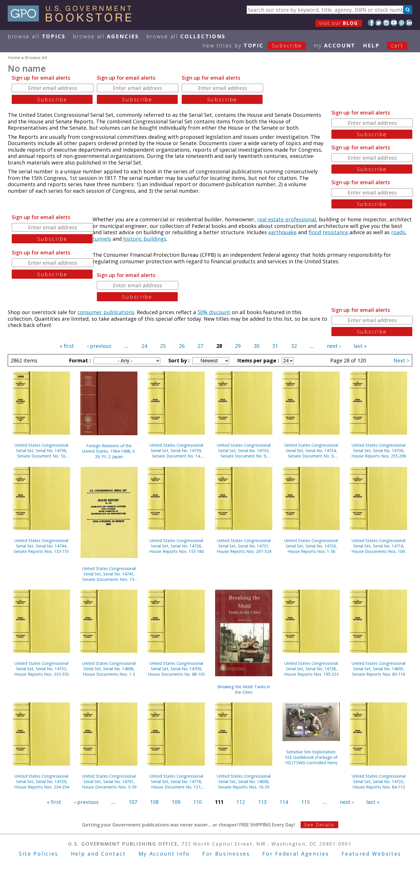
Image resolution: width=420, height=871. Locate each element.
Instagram (386, 22)
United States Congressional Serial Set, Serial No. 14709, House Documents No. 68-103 (176, 669)
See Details (319, 825)
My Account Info (164, 853)
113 (262, 801)
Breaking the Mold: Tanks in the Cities (243, 689)
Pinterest (401, 22)
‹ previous (99, 345)
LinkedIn (409, 22)
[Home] (72, 19)
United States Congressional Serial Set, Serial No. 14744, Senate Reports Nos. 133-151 (41, 546)
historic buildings (144, 238)
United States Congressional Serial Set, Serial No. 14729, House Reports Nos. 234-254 (41, 781)
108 (154, 801)
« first (67, 345)
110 (197, 801)
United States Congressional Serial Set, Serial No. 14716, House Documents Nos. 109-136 (378, 546)
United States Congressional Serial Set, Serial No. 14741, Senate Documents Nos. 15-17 (109, 574)
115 (305, 801)
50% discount (213, 312)
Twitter (378, 22)
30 (256, 345)
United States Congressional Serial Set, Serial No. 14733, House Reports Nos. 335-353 (41, 669)
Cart (397, 45)
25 (163, 345)
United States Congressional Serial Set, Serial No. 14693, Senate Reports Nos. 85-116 (378, 669)
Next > (401, 360)
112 (240, 801)
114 (283, 801)
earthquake (282, 232)
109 (176, 801)
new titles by (252, 45)
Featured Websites (371, 853)
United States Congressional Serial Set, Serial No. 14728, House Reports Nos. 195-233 (311, 669)
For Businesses (226, 853)
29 (238, 345)
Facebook (371, 22)
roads (398, 232)
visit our (338, 23)
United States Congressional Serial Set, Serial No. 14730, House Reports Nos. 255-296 (378, 450)
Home (14, 57)
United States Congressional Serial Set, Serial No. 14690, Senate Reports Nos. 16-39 (244, 781)
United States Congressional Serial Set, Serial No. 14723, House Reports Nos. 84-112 (378, 781)
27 (200, 345)
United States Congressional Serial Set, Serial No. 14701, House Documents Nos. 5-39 (109, 781)
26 (182, 345)
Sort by (178, 360)
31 (275, 345)
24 (144, 345)
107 (133, 801)
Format (79, 360)
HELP (371, 45)
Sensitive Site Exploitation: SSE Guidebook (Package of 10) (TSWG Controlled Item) (311, 757)
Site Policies (38, 853)
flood (315, 232)
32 (294, 345)
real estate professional (286, 219)
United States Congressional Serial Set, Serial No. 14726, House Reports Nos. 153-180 (176, 546)
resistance (336, 232)
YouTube (394, 22)
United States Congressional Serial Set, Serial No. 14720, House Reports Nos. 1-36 (311, 546)
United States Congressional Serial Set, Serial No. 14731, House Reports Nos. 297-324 (244, 546)
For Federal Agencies (295, 853)
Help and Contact (98, 853)
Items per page (257, 360)
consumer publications (105, 312)
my (334, 45)
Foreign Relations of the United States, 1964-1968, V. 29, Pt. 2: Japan (109, 451)
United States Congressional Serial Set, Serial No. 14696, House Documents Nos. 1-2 (109, 669)
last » (360, 345)
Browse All (36, 36)
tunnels (102, 238)
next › (334, 345)
